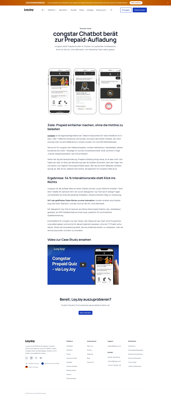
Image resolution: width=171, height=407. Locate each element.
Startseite (69, 346)
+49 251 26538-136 (114, 365)
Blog (88, 358)
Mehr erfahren (136, 3)
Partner (89, 350)
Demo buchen (139, 10)
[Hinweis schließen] (167, 2)
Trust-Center (132, 362)
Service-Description (134, 358)
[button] (83, 265)
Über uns (90, 346)
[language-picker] (43, 10)
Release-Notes (71, 370)
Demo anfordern (85, 313)
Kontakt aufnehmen (114, 357)
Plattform (69, 350)
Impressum (131, 346)
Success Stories (71, 358)
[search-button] (111, 10)
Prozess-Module (71, 366)
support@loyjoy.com (114, 346)
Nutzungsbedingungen (135, 350)
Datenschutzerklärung (135, 354)
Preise (68, 354)
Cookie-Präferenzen (134, 366)
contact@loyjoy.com (114, 361)
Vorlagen (69, 362)
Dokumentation (71, 378)
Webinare (90, 354)
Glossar (68, 374)
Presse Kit (90, 362)
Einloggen (126, 10)
